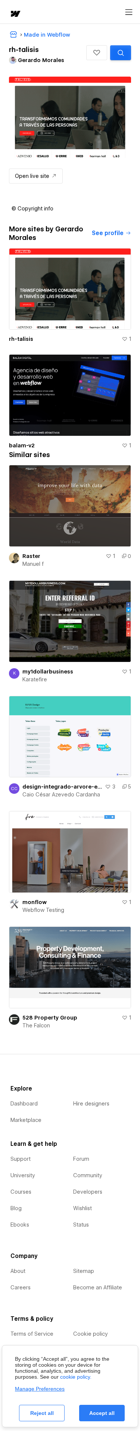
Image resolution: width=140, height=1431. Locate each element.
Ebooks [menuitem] (19, 1225)
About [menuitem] (17, 1271)
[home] (15, 14)
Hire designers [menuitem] (91, 1104)
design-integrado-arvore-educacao (62, 787)
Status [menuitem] (81, 1225)
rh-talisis (21, 339)
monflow (34, 902)
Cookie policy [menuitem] (90, 1334)
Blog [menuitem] (16, 1208)
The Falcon (36, 1025)
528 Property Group (49, 1018)
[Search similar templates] (120, 52)
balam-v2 (22, 445)
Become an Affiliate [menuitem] (97, 1287)
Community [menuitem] (87, 1175)
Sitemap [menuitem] (83, 1271)
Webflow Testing (43, 910)
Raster (31, 556)
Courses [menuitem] (20, 1192)
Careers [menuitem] (20, 1287)
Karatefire (34, 679)
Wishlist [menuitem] (82, 1208)
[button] (96, 52)
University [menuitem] (22, 1175)
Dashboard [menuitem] (24, 1104)
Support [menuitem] (20, 1159)
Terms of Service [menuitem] (31, 1334)
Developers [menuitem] (87, 1192)
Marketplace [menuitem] (25, 1120)
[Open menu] (129, 12)
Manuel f (33, 564)
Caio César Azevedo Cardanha (61, 795)
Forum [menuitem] (81, 1159)
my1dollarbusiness (47, 672)
